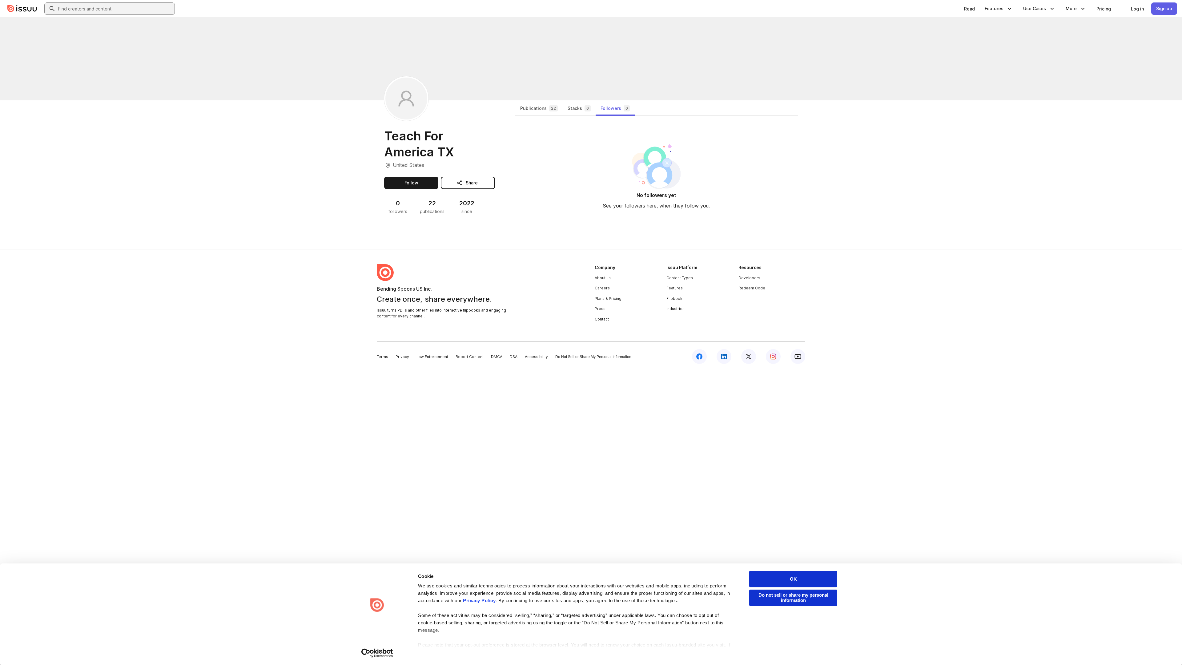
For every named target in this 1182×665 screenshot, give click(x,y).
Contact (602, 319)
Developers (749, 278)
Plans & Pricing (608, 298)
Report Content (470, 356)
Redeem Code (751, 288)
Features (674, 288)
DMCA (496, 356)
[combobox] (115, 8)
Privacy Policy (479, 600)
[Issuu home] (22, 8)
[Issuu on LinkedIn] (724, 356)
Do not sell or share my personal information (793, 597)
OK (793, 579)
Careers (602, 288)
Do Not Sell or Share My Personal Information (593, 357)
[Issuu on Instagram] (773, 356)
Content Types (679, 278)
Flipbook (674, 298)
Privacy (402, 356)
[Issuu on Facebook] (699, 356)
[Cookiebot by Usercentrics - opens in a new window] (377, 653)
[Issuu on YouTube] (797, 356)
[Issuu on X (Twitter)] (748, 356)
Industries (675, 308)
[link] (969, 8)
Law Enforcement (432, 356)
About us (603, 278)
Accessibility (536, 356)
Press (600, 308)
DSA (513, 356)
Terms (382, 356)
